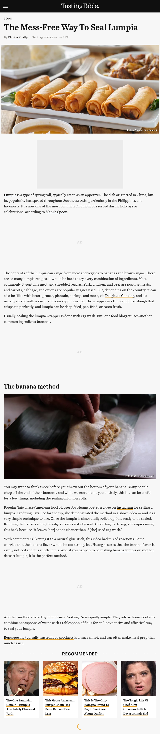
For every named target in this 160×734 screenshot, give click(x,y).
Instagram (125, 507)
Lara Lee (39, 512)
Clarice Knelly (18, 37)
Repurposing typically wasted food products (39, 637)
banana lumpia (124, 549)
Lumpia (10, 194)
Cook (8, 18)
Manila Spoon (56, 211)
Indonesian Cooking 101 (65, 616)
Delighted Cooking (119, 295)
